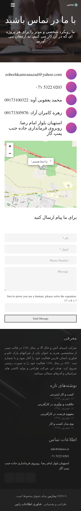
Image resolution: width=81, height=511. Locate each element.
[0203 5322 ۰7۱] (72, 456)
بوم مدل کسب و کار (61, 423)
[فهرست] (12, 5)
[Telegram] (20, 477)
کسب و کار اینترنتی (62, 394)
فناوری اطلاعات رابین (28, 504)
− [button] (10, 153)
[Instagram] (31, 477)
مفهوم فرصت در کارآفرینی (57, 414)
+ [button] (10, 146)
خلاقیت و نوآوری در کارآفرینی (56, 404)
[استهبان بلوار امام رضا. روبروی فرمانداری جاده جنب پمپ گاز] (72, 465)
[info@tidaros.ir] (72, 449)
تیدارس (52, 496)
